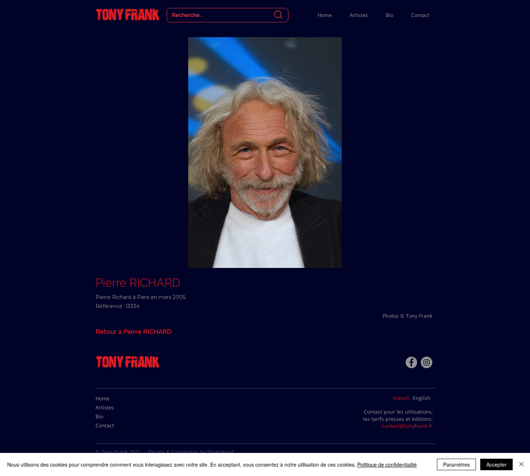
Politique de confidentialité (387, 464)
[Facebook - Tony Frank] (411, 362)
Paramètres (456, 464)
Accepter (496, 464)
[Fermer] (521, 464)
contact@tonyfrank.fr (407, 425)
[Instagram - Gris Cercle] (426, 362)
